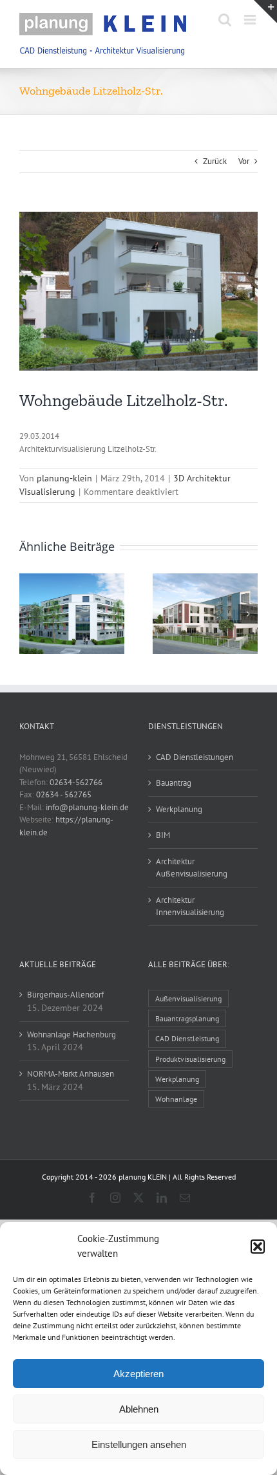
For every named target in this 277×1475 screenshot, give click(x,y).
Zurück (215, 161)
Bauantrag (173, 782)
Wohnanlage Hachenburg (71, 1034)
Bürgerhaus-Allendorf (65, 994)
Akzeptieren (138, 1373)
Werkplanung (179, 809)
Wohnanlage (176, 1099)
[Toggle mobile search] (224, 19)
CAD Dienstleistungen (194, 757)
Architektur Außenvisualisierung (191, 868)
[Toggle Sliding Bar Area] (265, 11)
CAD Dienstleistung (187, 1038)
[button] (257, 1246)
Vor (243, 161)
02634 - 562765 (63, 794)
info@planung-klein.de (87, 807)
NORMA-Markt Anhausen (70, 1073)
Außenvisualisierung (188, 998)
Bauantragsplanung (187, 1018)
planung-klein (64, 478)
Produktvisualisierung (190, 1059)
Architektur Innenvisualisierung (190, 906)
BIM (163, 835)
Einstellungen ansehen (138, 1444)
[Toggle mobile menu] (251, 19)
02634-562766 (76, 782)
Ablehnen (138, 1409)
